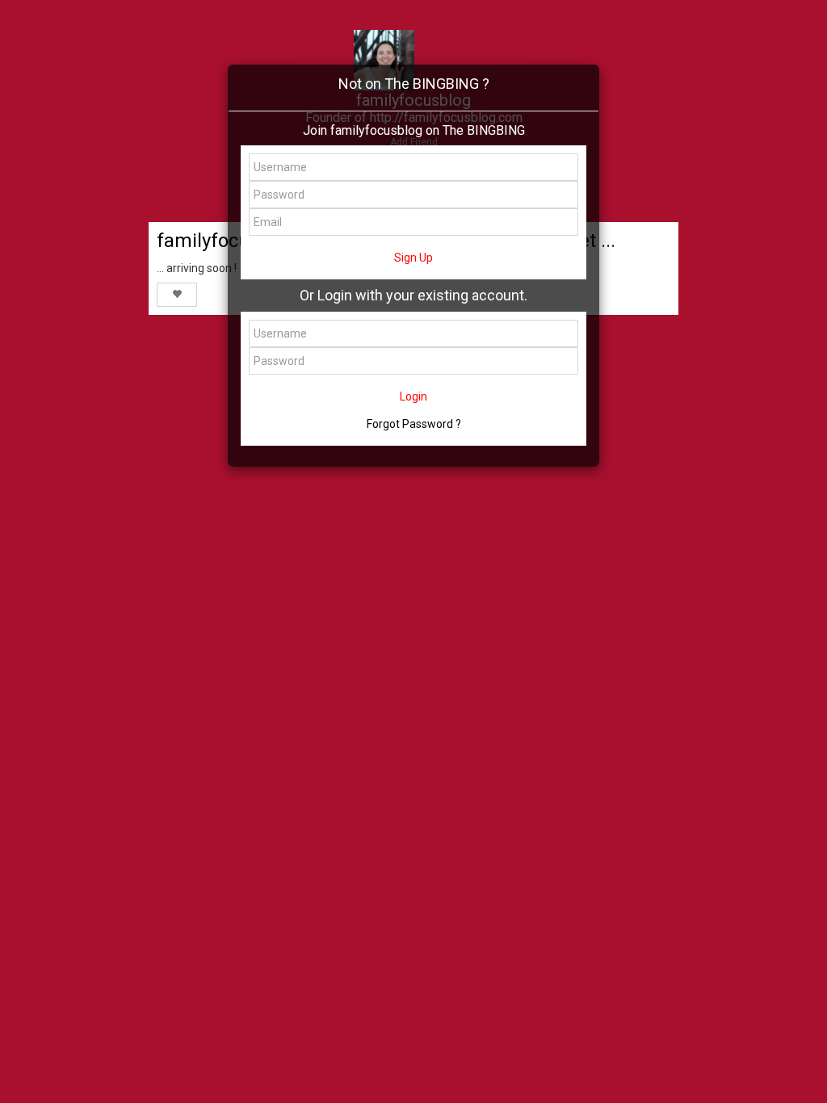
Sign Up (413, 257)
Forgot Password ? (414, 423)
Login (413, 396)
